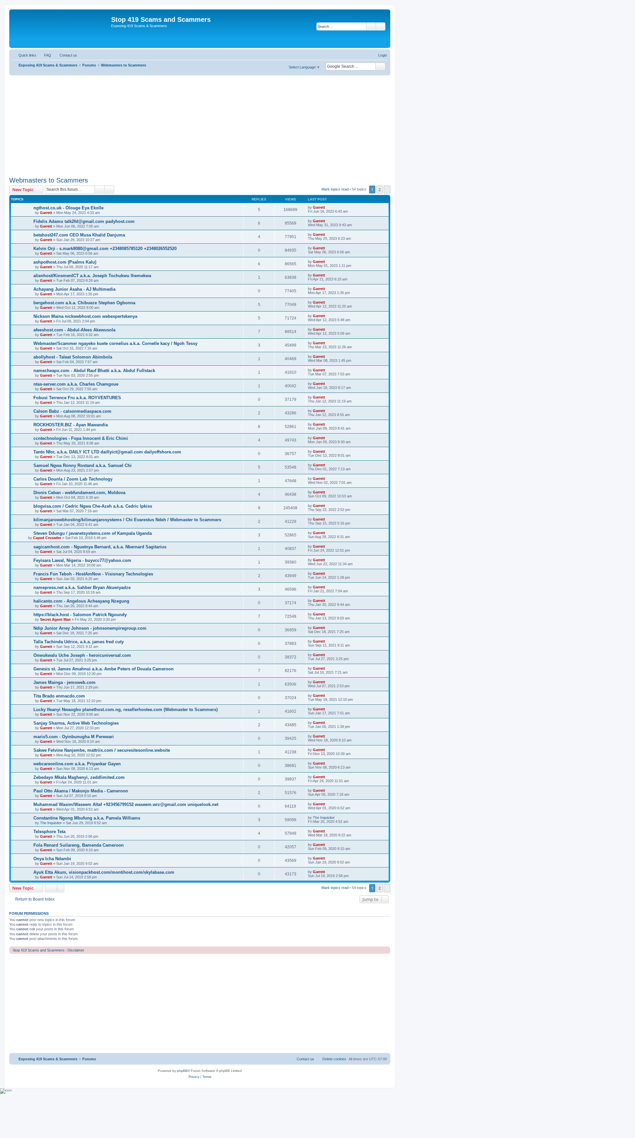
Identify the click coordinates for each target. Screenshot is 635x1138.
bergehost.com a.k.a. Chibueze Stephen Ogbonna (84, 302)
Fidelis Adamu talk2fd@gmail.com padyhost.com (84, 221)
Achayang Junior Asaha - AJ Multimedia (74, 289)
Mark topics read (335, 189)
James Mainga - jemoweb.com (64, 682)
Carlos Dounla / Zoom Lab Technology (72, 479)
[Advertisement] (199, 125)
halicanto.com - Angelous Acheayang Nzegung (81, 601)
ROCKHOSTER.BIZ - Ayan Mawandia (70, 424)
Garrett (46, 213)
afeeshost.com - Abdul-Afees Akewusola (74, 329)
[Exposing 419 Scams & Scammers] (61, 28)
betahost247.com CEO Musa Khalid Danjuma (79, 234)
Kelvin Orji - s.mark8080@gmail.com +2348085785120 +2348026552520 (105, 248)
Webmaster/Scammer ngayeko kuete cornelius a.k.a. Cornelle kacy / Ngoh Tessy (115, 343)
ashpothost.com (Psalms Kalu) (64, 262)
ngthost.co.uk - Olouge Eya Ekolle (68, 207)
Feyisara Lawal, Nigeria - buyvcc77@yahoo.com (82, 560)
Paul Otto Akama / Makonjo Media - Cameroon (80, 790)
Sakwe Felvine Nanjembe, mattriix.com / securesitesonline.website (101, 750)
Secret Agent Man (55, 619)
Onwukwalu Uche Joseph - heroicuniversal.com (82, 655)
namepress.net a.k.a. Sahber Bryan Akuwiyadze (82, 587)
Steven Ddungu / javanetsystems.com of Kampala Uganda (92, 533)
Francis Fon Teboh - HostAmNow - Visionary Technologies (93, 573)
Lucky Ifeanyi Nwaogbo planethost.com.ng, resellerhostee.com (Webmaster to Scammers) (125, 709)
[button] (387, 189)
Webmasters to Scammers (48, 180)
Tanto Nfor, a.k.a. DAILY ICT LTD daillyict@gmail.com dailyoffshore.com (107, 451)
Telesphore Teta (49, 831)
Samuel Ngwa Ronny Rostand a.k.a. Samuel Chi (82, 465)
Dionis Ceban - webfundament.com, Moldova (79, 492)
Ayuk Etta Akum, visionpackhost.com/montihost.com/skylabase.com (103, 872)
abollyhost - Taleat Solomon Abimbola (72, 357)
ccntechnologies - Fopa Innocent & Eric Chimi (80, 438)
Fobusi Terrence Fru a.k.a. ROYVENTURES (77, 397)
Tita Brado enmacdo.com (59, 696)
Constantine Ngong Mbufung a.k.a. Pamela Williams (86, 818)
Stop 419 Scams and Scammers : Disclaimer (48, 950)
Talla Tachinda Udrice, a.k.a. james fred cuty (78, 641)
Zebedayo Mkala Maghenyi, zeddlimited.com (79, 777)
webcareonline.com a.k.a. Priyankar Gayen (77, 763)
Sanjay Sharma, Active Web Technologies (76, 723)
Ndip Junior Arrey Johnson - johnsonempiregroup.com (90, 628)
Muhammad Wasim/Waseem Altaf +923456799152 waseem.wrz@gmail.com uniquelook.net (125, 804)
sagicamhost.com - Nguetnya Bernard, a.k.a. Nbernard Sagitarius (99, 546)
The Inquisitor (51, 823)
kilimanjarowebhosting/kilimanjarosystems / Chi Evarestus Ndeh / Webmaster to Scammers (127, 519)
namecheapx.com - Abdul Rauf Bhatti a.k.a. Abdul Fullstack (94, 370)
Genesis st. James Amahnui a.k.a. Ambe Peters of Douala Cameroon (103, 668)
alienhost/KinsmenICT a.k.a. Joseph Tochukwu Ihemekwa (92, 275)
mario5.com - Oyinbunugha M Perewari (73, 736)
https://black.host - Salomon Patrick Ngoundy (80, 614)
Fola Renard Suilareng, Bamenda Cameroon (78, 845)
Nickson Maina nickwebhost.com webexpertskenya (85, 316)
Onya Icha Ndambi (52, 858)
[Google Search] (380, 66)
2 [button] (379, 189)
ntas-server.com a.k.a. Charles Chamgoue (75, 384)
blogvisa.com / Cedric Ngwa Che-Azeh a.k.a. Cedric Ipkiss (92, 506)
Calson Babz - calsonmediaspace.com (72, 411)
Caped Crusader (47, 538)
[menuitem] (44, 55)
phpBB (182, 1071)
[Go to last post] (328, 207)
